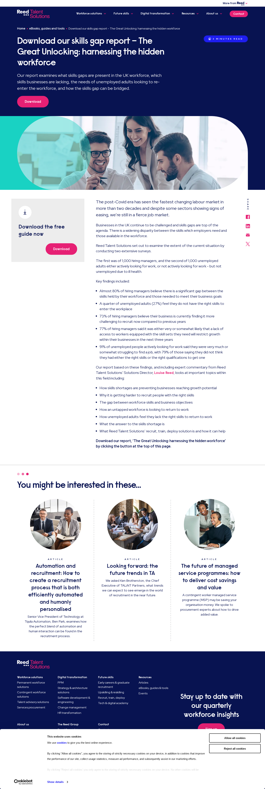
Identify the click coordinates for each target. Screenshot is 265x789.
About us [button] (212, 13)
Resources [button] (188, 13)
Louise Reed (164, 372)
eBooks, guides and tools (47, 28)
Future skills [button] (121, 13)
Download (33, 101)
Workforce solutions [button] (89, 13)
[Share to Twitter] (248, 242)
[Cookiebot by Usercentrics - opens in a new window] (23, 782)
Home (21, 28)
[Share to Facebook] (248, 215)
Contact (238, 14)
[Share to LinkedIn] (248, 224)
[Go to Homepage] (34, 14)
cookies (62, 742)
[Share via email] (248, 233)
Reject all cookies (235, 748)
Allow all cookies (235, 738)
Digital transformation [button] (155, 13)
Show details (55, 781)
